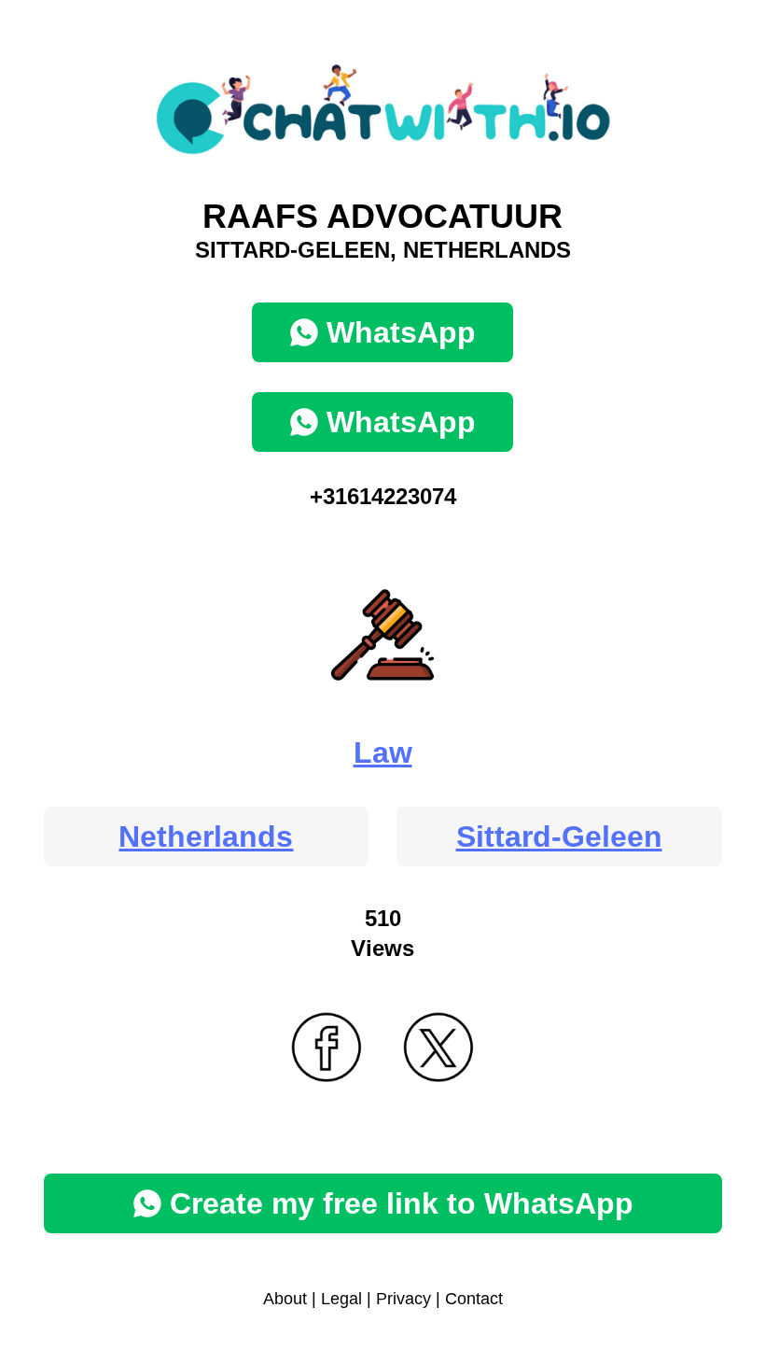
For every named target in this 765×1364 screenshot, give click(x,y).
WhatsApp (401, 332)
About (285, 1298)
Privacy (403, 1298)
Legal (341, 1298)
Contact (474, 1298)
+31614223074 (383, 496)
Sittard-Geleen (559, 836)
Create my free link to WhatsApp (401, 1203)
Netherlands (205, 836)
